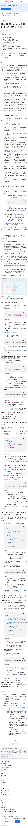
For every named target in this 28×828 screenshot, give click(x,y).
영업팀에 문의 (4, 769)
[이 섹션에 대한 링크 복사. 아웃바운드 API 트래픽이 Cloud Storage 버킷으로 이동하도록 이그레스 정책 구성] (23, 598)
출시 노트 (3, 780)
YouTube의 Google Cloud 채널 (7, 809)
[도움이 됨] (9, 18)
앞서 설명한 (6, 469)
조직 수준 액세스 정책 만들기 (17, 328)
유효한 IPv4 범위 (21, 219)
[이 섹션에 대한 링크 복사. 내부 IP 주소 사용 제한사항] (20, 115)
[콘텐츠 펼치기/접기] (9, 34)
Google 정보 (3, 816)
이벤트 (2, 805)
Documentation (8, 13)
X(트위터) (3, 807)
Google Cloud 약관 (5, 818)
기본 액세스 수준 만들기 (15, 506)
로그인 (25, 1)
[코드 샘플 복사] (25, 201)
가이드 (14, 15)
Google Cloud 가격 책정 (6, 765)
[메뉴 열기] (2, 1)
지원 (2, 778)
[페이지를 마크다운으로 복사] (7, 30)
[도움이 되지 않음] (11, 18)
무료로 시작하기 (6, 9)
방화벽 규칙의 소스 (11, 717)
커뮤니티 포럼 (4, 775)
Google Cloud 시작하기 (5, 790)
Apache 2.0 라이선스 (5, 751)
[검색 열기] (19, 1)
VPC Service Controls (10, 6)
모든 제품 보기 (4, 763)
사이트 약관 (18, 816)
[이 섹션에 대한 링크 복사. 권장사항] (8, 691)
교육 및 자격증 (4, 797)
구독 (18, 821)
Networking (15, 13)
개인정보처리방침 (10, 816)
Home (2, 13)
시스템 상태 (3, 782)
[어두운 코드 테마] (23, 201)
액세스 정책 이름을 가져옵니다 (11, 332)
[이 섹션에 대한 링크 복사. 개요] (5, 62)
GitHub (2, 788)
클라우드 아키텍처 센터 (5, 794)
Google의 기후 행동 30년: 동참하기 (18, 818)
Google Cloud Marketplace (6, 767)
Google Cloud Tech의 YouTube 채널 (8, 811)
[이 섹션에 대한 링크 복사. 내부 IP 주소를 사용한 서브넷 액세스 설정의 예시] (10, 238)
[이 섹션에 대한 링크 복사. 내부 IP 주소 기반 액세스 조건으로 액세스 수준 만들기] (6, 424)
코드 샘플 (3, 792)
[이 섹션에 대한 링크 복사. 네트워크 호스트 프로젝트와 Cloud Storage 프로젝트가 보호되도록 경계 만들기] (21, 358)
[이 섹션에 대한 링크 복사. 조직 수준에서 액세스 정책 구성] (19, 302)
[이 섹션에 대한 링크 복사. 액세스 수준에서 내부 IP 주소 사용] (25, 186)
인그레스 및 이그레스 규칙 (15, 54)
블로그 (2, 802)
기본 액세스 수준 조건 (9, 190)
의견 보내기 (5, 21)
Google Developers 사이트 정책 (7, 752)
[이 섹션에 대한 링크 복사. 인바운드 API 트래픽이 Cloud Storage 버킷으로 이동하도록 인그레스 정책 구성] (22, 514)
